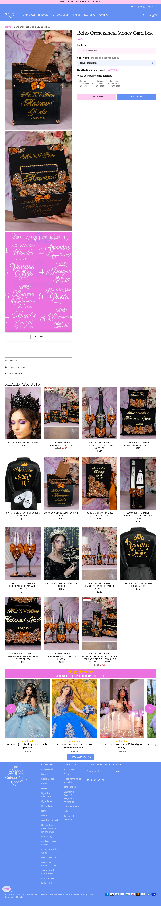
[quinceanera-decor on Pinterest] (135, 7)
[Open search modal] (144, 15)
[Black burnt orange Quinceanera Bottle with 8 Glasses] (99, 553)
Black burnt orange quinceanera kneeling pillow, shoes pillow (23, 656)
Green (44, 788)
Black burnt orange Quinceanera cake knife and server (138, 515)
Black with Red (49, 820)
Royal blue (47, 806)
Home (8, 27)
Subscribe (120, 771)
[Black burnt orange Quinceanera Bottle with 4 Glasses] (61, 623)
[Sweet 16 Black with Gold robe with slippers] (23, 483)
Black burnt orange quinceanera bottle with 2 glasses (99, 445)
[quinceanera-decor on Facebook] (132, 7)
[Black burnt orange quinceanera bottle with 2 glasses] (99, 413)
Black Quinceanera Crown (23, 443)
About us (69, 769)
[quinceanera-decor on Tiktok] (141, 7)
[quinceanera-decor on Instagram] (138, 7)
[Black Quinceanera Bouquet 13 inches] (61, 553)
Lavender (46, 774)
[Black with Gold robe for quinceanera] (138, 553)
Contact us (70, 787)
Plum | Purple (48, 858)
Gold (44, 784)
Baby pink (47, 883)
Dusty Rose (47, 879)
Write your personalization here (94, 76)
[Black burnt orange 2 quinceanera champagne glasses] (23, 553)
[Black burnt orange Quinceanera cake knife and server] (138, 483)
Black (44, 816)
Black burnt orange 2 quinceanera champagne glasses (23, 586)
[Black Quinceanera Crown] (23, 413)
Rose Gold (47, 769)
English (151, 7)
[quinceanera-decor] (11, 15)
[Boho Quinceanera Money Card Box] (61, 483)
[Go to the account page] (149, 15)
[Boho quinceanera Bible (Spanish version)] (99, 483)
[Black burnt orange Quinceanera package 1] (61, 413)
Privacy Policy (71, 811)
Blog (66, 774)
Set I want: (98, 58)
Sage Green (48, 779)
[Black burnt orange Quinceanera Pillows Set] (138, 413)
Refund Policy (71, 807)
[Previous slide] (11, 709)
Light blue (46, 801)
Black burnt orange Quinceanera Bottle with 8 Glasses (99, 586)
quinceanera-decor (31, 894)
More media (38, 337)
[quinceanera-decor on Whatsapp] (144, 7)
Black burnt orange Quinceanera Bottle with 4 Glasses (61, 656)
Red (43, 811)
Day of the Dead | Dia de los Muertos (48, 828)
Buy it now (136, 97)
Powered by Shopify (14, 897)
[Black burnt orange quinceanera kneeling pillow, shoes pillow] (23, 623)
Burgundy (46, 837)
